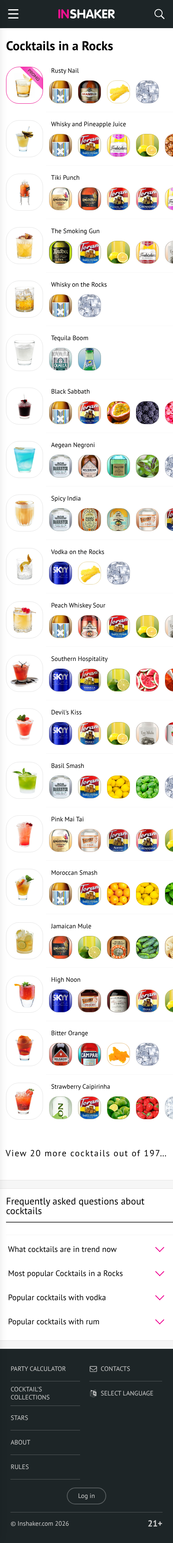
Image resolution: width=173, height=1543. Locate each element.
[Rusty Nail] (24, 85)
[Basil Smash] (24, 780)
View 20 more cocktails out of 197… (86, 1153)
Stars (19, 1418)
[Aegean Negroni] (24, 459)
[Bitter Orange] (24, 1047)
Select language (127, 1393)
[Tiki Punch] (24, 192)
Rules (19, 1467)
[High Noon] (24, 994)
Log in (86, 1496)
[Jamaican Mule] (24, 940)
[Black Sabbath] (24, 406)
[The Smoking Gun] (24, 245)
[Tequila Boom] (24, 352)
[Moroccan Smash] (24, 887)
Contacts (115, 1369)
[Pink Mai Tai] (24, 833)
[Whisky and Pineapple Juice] (24, 138)
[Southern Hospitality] (24, 673)
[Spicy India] (24, 512)
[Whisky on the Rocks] (24, 299)
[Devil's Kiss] (24, 726)
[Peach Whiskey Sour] (24, 619)
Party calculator (38, 1369)
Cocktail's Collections (29, 1393)
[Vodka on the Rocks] (24, 566)
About (20, 1442)
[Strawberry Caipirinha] (24, 1101)
